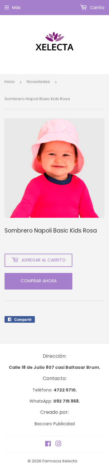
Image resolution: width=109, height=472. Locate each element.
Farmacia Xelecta (59, 461)
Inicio (10, 81)
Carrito (96, 8)
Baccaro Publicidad (55, 424)
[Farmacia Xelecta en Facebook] (48, 445)
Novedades (38, 81)
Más (16, 8)
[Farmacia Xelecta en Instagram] (58, 445)
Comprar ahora (39, 281)
